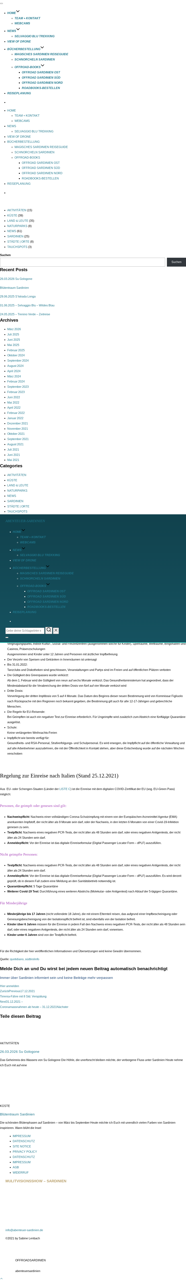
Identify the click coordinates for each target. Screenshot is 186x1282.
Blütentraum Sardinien (14, 287)
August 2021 (15, 444)
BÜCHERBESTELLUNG (23, 49)
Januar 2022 (15, 418)
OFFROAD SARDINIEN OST (41, 72)
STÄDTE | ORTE (18, 241)
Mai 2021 (13, 459)
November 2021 (17, 428)
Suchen (5, 255)
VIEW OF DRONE (19, 41)
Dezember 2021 (17, 423)
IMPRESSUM (22, 1136)
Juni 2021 (13, 454)
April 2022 (14, 407)
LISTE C (64, 789)
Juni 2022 (13, 397)
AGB (16, 1167)
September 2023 (18, 386)
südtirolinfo (32, 959)
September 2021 (18, 439)
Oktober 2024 (16, 355)
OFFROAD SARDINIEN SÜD (41, 77)
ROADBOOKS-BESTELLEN (41, 88)
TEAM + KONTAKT (27, 18)
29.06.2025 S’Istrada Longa (18, 296)
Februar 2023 (16, 392)
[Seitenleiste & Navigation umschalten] (6, 637)
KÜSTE (12, 215)
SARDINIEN (15, 236)
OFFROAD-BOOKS (28, 67)
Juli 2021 (13, 449)
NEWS (11, 31)
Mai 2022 (13, 402)
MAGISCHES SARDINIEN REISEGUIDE (41, 54)
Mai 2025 (13, 345)
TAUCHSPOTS (17, 246)
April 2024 (14, 371)
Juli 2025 (13, 334)
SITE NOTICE (22, 1146)
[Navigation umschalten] (1, 3)
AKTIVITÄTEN (16, 210)
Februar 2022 (16, 412)
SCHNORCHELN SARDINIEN (35, 59)
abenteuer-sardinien (25, 521)
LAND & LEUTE (17, 220)
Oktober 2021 (16, 433)
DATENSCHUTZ (24, 1141)
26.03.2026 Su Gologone (16, 278)
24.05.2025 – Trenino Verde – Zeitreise (25, 314)
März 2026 (14, 329)
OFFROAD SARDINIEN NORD (42, 82)
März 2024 (14, 376)
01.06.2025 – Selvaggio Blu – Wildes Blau (27, 305)
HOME (11, 13)
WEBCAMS (22, 23)
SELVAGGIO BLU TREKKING (34, 36)
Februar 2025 (16, 350)
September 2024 (18, 360)
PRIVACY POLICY (25, 1151)
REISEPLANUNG (19, 93)
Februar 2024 (16, 381)
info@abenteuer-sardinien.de (24, 1230)
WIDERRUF (21, 1172)
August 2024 (15, 365)
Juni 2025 (13, 339)
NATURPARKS (17, 226)
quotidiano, (17, 959)
